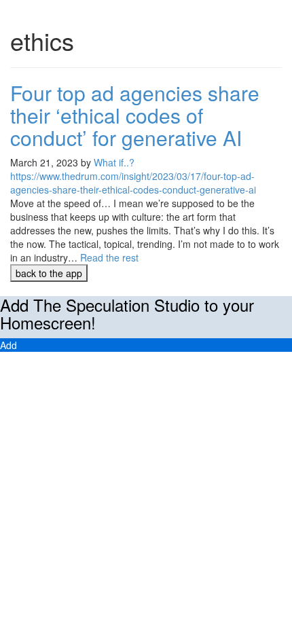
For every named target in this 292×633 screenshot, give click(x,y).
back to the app (49, 273)
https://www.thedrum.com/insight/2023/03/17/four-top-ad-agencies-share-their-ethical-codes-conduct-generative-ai (133, 182)
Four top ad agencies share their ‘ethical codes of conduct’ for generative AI (134, 115)
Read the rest (109, 257)
